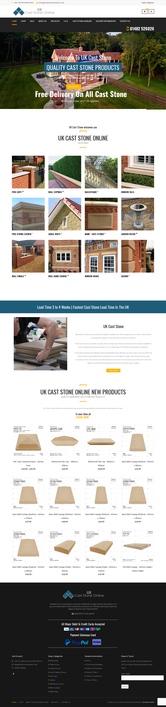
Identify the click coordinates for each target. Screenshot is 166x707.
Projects (54, 702)
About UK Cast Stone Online (37, 702)
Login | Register (148, 3)
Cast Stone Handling (94, 664)
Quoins (52, 680)
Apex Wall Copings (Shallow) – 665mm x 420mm (65, 516)
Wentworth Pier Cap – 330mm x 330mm (65, 463)
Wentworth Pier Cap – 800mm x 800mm (101, 463)
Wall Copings (55, 688)
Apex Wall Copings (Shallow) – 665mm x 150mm (101, 516)
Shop (21, 702)
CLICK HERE (83, 417)
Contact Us (65, 702)
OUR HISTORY (113, 370)
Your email (125, 674)
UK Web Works (148, 702)
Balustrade (54, 661)
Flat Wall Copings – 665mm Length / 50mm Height (138, 569)
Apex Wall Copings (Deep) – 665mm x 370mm (101, 569)
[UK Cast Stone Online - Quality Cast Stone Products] (33, 11)
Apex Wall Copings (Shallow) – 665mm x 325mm (138, 516)
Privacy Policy (91, 680)
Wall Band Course (56, 684)
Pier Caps (53, 676)
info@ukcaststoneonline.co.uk (51, 3)
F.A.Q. (88, 661)
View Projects (41, 83)
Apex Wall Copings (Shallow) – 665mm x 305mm (138, 463)
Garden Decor (55, 668)
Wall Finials (54, 692)
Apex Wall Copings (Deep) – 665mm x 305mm (64, 569)
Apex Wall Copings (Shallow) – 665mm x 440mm (28, 569)
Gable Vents (54, 664)
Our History (23, 83)
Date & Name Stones (58, 672)
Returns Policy (92, 672)
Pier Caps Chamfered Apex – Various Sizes (28, 463)
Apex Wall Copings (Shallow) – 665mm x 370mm (28, 516)
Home (14, 702)
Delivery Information (94, 668)
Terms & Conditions (94, 676)
